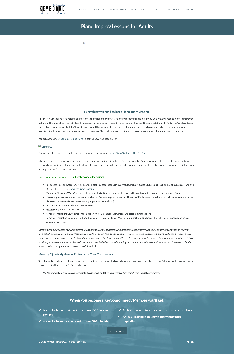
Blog (158, 9)
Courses (96, 9)
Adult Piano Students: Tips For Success (129, 153)
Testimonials (118, 9)
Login (189, 9)
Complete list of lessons (81, 188)
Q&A (133, 9)
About (82, 9)
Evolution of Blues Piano (70, 138)
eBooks (145, 9)
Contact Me (174, 9)
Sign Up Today (117, 330)
